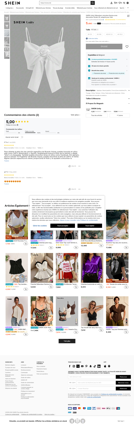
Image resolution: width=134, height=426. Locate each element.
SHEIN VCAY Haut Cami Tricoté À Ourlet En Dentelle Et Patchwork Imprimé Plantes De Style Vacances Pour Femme (42, 327)
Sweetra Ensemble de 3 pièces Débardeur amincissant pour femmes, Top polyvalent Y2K (67, 329)
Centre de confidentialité (12, 414)
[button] (124, 3)
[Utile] (69, 166)
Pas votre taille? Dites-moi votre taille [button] (97, 41)
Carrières (8, 372)
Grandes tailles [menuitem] (70, 8)
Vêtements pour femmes (17, 12)
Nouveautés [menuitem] (20, 8)
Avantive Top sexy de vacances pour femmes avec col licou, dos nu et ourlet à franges (117, 243)
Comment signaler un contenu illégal (27, 388)
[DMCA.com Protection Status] (74, 412)
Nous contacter (41, 366)
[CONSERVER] (127, 46)
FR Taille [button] (93, 29)
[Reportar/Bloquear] (79, 166)
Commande (24, 372)
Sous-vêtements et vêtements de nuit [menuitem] (106, 8)
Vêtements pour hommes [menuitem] (84, 8)
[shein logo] (12, 3)
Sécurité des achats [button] (97, 70)
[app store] (105, 367)
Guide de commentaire (27, 382)
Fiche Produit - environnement (9, 381)
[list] (85, 366)
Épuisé (104, 46)
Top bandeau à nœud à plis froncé (17, 284)
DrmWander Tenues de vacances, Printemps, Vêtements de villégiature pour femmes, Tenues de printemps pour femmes (67, 284)
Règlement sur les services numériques (11, 385)
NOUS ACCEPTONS (74, 404)
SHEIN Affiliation (25, 385)
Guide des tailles (25, 377)
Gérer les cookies (49, 414)
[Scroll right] (128, 8)
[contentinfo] (99, 408)
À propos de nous (10, 367)
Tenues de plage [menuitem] (58, 8)
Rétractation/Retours (27, 367)
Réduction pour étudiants (9, 375)
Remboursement (25, 370)
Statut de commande (27, 375)
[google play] (109, 367)
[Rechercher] (93, 3)
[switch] (21, 137)
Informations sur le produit (26, 394)
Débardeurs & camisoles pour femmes (74, 12)
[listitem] (17, 230)
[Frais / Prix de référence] (92, 23)
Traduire (6, 161)
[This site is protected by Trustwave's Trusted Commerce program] (69, 412)
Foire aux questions (42, 374)
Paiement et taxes (42, 369)
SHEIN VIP (24, 380)
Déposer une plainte (11, 388)
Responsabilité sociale (11, 370)
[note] (17, 237)
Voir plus (67, 341)
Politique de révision (11, 125)
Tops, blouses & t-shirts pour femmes (51, 12)
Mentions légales (10, 365)
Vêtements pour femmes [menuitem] (43, 8)
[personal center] (111, 3)
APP (105, 362)
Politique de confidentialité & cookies (111, 394)
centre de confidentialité (94, 397)
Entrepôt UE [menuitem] (30, 8)
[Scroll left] (125, 8)
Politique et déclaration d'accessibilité (27, 397)
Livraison (23, 365)
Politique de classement (28, 391)
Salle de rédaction (10, 378)
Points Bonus (40, 371)
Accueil (6, 12)
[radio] (90, 34)
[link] (115, 3)
